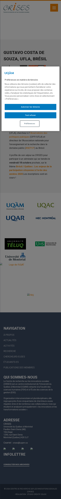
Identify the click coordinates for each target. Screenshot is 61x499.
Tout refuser (30, 115)
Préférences (29, 124)
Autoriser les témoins (30, 107)
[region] (31, 98)
